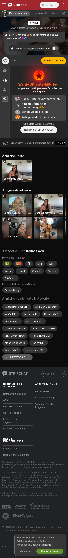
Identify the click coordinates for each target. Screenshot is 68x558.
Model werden (42, 391)
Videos (41, 13)
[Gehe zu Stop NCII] (23, 516)
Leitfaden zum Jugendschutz (10, 421)
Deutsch (50, 374)
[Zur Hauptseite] (21, 5)
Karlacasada (35, 251)
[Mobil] (29, 264)
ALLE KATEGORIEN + (17, 357)
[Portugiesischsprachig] (18, 264)
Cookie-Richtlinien (13, 413)
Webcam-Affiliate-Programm (44, 406)
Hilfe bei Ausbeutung (14, 428)
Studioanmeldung (44, 397)
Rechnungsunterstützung (16, 455)
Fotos (58, 13)
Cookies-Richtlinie (41, 544)
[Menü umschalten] (4, 5)
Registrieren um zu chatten (38, 129)
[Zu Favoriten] (5, 60)
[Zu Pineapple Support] (6, 516)
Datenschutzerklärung (14, 394)
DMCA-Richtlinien (12, 406)
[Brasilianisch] (7, 264)
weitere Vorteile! (44, 123)
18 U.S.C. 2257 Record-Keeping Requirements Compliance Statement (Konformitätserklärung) (32, 529)
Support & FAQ (11, 448)
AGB (5, 400)
